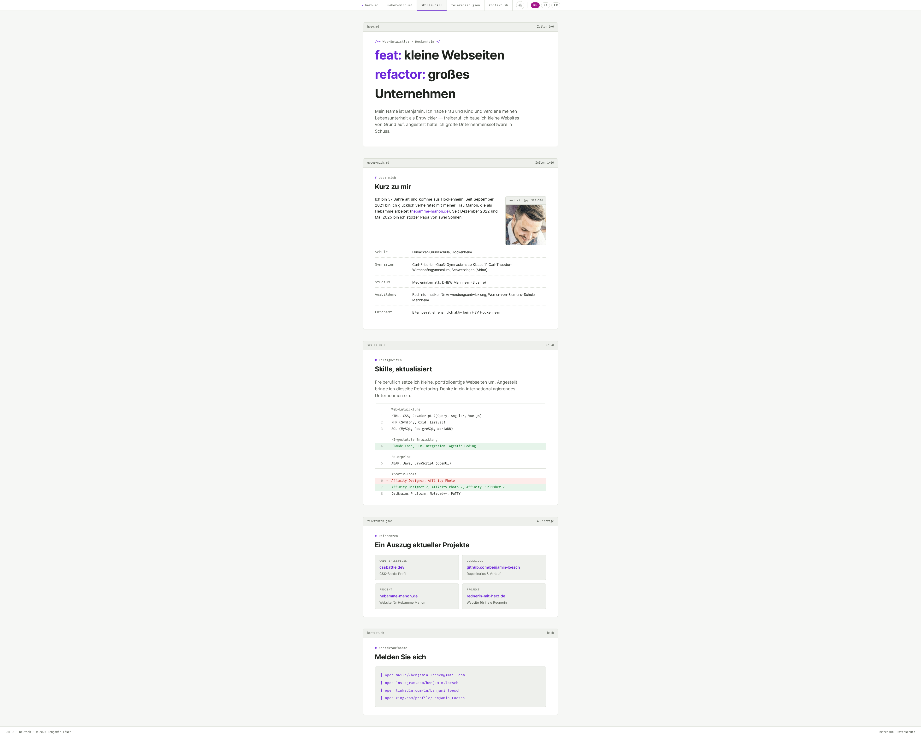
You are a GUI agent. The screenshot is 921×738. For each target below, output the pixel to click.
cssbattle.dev (391, 567)
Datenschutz (906, 732)
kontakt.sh (498, 5)
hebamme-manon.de (430, 211)
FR (556, 5)
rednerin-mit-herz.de (486, 596)
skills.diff (431, 5)
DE (535, 5)
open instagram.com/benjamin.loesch (421, 683)
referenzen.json (465, 5)
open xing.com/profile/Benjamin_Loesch (425, 698)
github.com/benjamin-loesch (493, 567)
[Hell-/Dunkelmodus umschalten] (520, 5)
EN (545, 5)
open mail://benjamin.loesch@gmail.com (425, 675)
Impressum (885, 732)
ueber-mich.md (399, 5)
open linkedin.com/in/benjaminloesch (422, 691)
